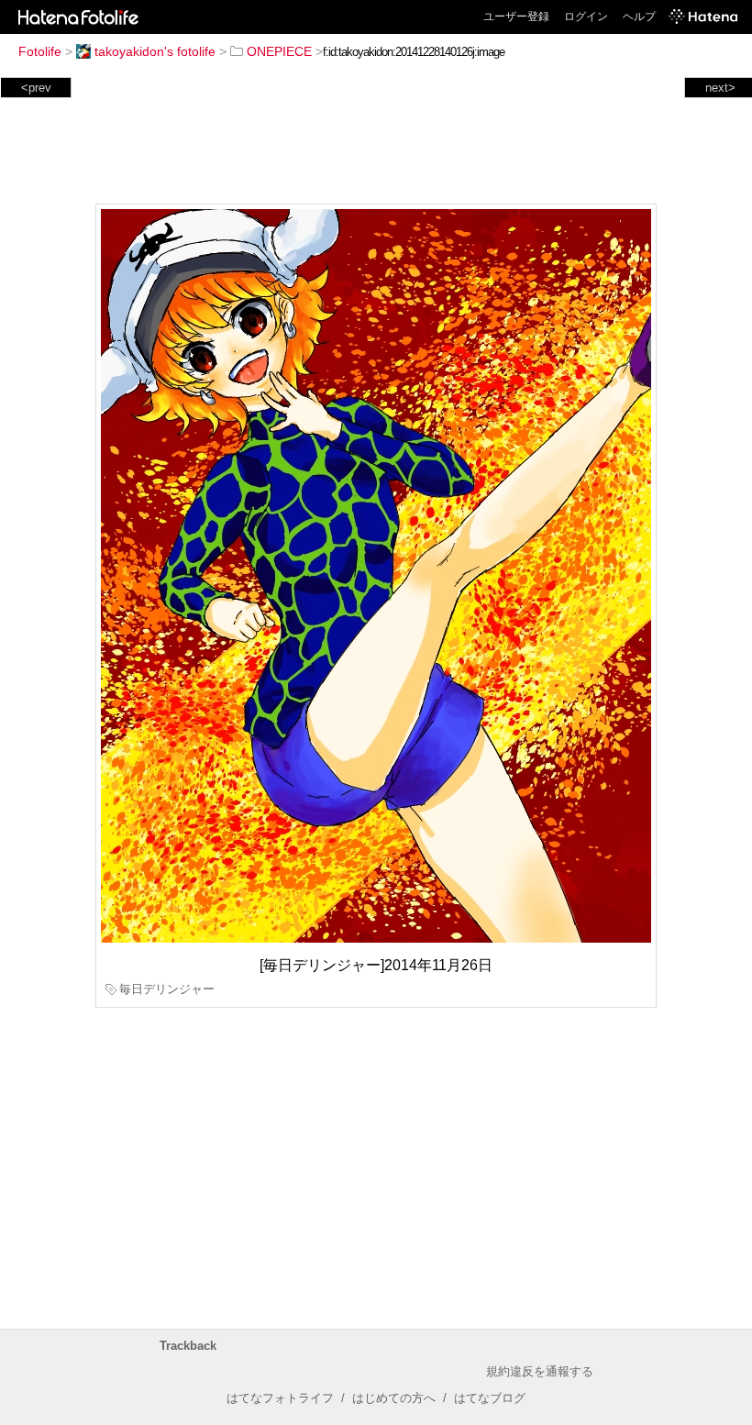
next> (720, 87)
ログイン (586, 16)
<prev (36, 87)
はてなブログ (489, 1398)
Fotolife (39, 51)
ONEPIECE (279, 51)
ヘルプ (639, 16)
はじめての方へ (394, 1398)
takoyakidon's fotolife (155, 51)
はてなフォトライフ (280, 1398)
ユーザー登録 (516, 16)
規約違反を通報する (539, 1371)
